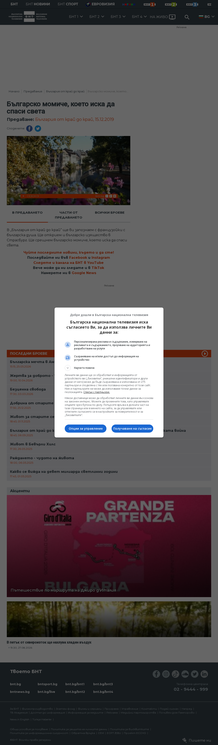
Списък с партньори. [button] (96, 392)
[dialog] (109, 372)
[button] (109, 368)
